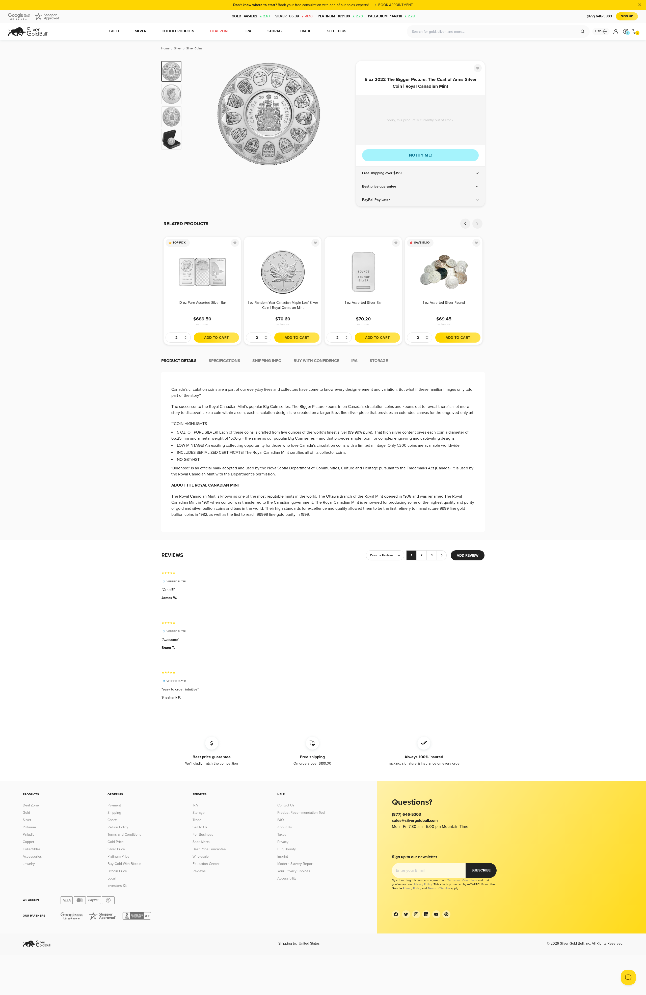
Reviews (199, 871)
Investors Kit (117, 886)
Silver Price (116, 849)
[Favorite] (478, 68)
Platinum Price (118, 856)
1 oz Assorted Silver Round (444, 302)
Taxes (281, 834)
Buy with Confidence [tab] (316, 360)
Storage (199, 812)
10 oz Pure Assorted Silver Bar (202, 302)
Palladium (391, 16)
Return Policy (117, 827)
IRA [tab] (354, 360)
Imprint (282, 856)
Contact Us (285, 805)
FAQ (280, 820)
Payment (114, 805)
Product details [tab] (179, 360)
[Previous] (193, 113)
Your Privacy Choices (293, 871)
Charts (112, 820)
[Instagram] (416, 914)
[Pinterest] (446, 914)
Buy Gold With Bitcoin (124, 864)
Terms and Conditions (124, 834)
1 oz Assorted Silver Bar (363, 302)
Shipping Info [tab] (266, 360)
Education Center (206, 864)
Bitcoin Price (117, 871)
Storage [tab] (379, 360)
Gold (251, 16)
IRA (195, 805)
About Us (284, 827)
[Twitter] (406, 914)
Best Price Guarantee (209, 849)
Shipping (114, 812)
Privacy (282, 842)
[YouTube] (436, 914)
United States (309, 943)
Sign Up (627, 16)
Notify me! (420, 155)
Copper (28, 842)
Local (111, 878)
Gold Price (115, 842)
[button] (420, 173)
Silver (294, 16)
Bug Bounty (286, 849)
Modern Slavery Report (295, 864)
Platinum (340, 16)
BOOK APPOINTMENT (395, 5)
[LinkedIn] (426, 914)
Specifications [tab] (224, 360)
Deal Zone (31, 805)
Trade (197, 820)
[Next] (344, 113)
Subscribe (481, 870)
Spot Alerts (201, 842)
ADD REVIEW (467, 555)
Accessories (32, 856)
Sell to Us (200, 827)
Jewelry (29, 864)
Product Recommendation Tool (301, 812)
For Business (203, 834)
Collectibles (32, 849)
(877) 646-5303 (599, 16)
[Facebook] (396, 914)
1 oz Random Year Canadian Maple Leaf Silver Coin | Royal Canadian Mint (283, 305)
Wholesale (201, 856)
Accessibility (287, 878)
